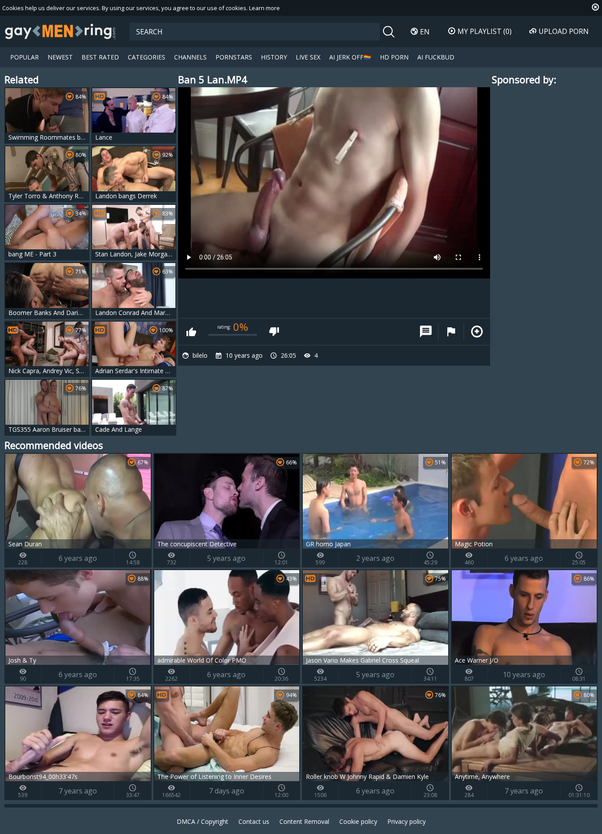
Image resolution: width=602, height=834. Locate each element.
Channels (190, 57)
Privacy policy (406, 821)
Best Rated (100, 57)
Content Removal (304, 821)
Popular (24, 57)
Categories (146, 57)
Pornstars (234, 57)
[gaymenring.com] (60, 31)
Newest (60, 57)
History (274, 57)
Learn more (264, 8)
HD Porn (394, 57)
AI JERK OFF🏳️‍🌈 (350, 57)
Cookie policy (358, 821)
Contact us (253, 821)
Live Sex (308, 57)
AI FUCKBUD (435, 57)
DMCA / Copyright (202, 821)
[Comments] (425, 331)
